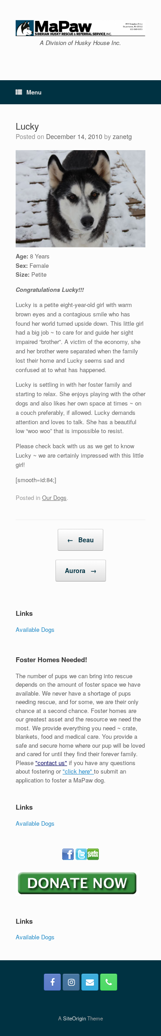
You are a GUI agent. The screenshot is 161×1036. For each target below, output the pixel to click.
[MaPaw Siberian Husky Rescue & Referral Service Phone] (108, 982)
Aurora (81, 570)
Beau (80, 539)
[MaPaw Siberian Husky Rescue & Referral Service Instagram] (71, 982)
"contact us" (51, 762)
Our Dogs (54, 497)
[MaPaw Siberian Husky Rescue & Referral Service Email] (89, 982)
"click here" (78, 771)
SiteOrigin (74, 1018)
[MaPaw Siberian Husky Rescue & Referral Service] (80, 28)
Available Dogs (35, 629)
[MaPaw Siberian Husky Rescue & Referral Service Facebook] (52, 982)
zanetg (122, 136)
